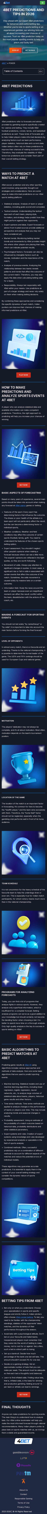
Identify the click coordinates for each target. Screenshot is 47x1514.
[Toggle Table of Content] (39, 71)
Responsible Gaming (23, 1498)
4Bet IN (28, 1065)
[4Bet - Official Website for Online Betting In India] (7, 3)
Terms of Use (23, 1503)
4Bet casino (20, 505)
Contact (23, 1494)
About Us (23, 1490)
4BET (4, 63)
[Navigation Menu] (42, 3)
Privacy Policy (23, 1507)
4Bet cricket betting (24, 1317)
